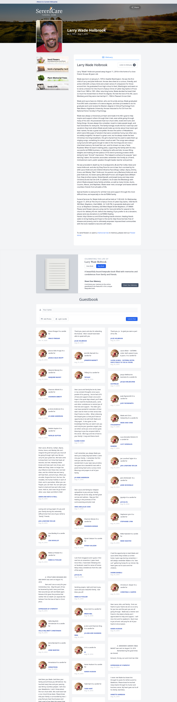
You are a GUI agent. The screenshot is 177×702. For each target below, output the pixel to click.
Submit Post (132, 319)
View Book (89, 266)
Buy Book (101, 266)
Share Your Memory (130, 285)
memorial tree (103, 233)
